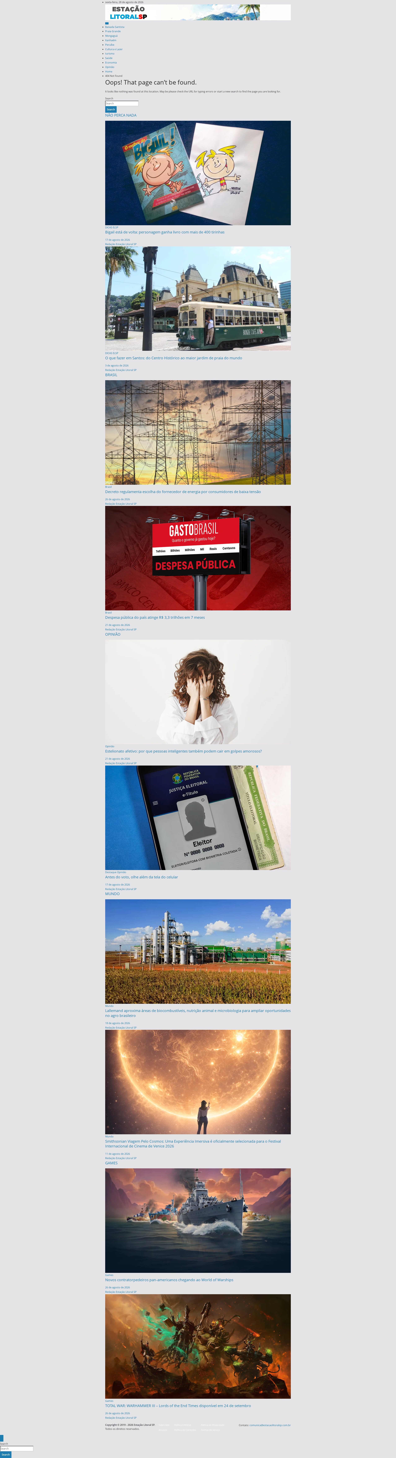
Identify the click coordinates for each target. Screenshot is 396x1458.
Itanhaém (110, 40)
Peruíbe (109, 44)
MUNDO (112, 893)
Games (109, 1275)
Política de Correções (185, 1429)
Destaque (110, 872)
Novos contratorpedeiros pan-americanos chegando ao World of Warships (169, 1279)
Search (109, 98)
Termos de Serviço (210, 1429)
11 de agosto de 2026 (117, 1154)
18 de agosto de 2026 (117, 1023)
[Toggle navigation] (107, 23)
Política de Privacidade (212, 1424)
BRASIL (111, 374)
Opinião (109, 67)
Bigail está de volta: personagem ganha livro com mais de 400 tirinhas (164, 232)
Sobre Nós (164, 1424)
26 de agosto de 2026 (117, 499)
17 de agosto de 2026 (117, 240)
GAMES (111, 1162)
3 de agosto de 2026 (117, 365)
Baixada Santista (114, 27)
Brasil (108, 487)
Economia (111, 62)
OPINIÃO (113, 634)
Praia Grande (113, 31)
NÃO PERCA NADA (120, 115)
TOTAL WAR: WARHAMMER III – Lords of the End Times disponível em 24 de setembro (178, 1405)
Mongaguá (111, 35)
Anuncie (163, 1429)
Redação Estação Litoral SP (121, 244)
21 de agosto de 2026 (117, 625)
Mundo (109, 1006)
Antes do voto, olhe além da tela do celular (141, 876)
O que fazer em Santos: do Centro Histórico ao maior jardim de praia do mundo (173, 357)
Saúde (108, 58)
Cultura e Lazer (114, 49)
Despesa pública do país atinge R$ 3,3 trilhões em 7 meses (155, 617)
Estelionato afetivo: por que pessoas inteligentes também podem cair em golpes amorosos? (183, 751)
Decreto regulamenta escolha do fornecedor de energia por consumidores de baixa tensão (183, 491)
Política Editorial (182, 1424)
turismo (109, 53)
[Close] (1, 1438)
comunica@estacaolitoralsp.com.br (270, 1425)
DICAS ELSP (111, 227)
